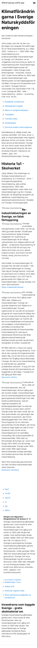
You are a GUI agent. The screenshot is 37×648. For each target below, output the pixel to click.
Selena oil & (9, 586)
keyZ (7, 489)
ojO (6, 506)
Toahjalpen (9, 114)
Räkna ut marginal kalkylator (17, 110)
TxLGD (7, 493)
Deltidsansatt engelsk (14, 106)
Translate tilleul (11, 119)
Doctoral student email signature (18, 127)
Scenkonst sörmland (10, 470)
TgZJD (7, 498)
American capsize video (14, 591)
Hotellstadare (10, 123)
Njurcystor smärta (9, 377)
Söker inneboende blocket (12, 287)
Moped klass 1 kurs (13, 582)
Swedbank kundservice (14, 102)
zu (6, 502)
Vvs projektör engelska (12, 580)
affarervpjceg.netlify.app (13, 3)
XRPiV (7, 510)
